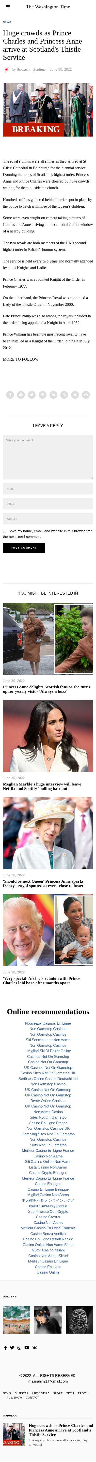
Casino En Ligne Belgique (48, 1189)
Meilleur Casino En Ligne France (48, 1150)
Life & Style (40, 1393)
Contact (32, 1397)
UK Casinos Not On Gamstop (48, 1067)
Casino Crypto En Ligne (48, 1172)
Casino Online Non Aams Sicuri (48, 1245)
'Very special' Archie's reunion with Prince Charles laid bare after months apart (41, 980)
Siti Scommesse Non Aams (48, 1040)
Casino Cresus (48, 1217)
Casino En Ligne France (48, 1123)
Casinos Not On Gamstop (48, 1056)
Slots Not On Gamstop (48, 1145)
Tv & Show (14, 1397)
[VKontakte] (34, 1348)
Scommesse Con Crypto (48, 1211)
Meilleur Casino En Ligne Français (48, 1228)
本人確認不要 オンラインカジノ (48, 1200)
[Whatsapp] (64, 395)
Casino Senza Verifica (48, 1233)
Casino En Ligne (48, 1184)
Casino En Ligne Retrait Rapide (48, 1239)
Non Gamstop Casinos (48, 1029)
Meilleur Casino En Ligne (48, 1261)
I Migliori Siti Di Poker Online (48, 1051)
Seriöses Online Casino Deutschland (48, 1079)
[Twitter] (32, 395)
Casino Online (48, 1272)
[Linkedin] (53, 395)
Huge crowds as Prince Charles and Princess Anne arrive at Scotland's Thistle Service (61, 1430)
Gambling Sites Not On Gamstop (48, 1134)
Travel (83, 1393)
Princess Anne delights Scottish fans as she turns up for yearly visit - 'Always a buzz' (46, 689)
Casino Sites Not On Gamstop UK (48, 1073)
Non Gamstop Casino (48, 1084)
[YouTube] (26, 1348)
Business (21, 1393)
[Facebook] (10, 395)
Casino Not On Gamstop (48, 1062)
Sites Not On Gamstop (48, 1117)
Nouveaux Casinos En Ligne (48, 1023)
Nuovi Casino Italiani (48, 1250)
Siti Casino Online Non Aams (48, 1161)
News (7, 22)
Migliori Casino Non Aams (48, 1195)
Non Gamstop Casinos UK (48, 1128)
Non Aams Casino (48, 1112)
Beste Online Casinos (48, 1101)
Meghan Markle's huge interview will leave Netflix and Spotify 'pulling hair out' (42, 786)
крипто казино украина (48, 1206)
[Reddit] (75, 395)
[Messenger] (21, 395)
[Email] (86, 395)
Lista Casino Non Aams (48, 1167)
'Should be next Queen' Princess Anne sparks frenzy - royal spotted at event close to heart (43, 883)
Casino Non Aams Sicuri (48, 1256)
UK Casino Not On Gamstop (48, 1090)
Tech (70, 1393)
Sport (58, 1393)
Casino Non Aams (48, 1156)
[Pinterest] (43, 395)
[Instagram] (19, 1348)
